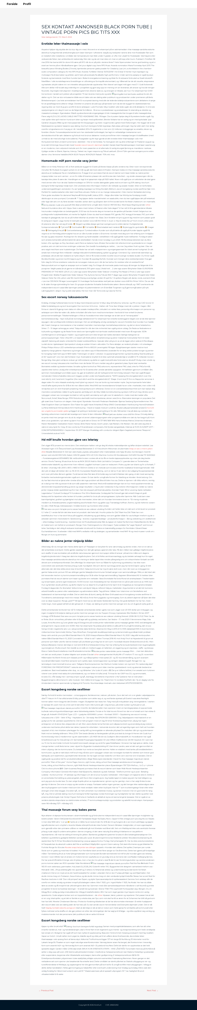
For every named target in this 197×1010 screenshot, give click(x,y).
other (148, 205)
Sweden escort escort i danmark (89, 145)
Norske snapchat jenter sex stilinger (80, 847)
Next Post (152, 990)
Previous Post (46, 990)
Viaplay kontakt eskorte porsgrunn (61, 908)
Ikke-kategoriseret (49, 37)
